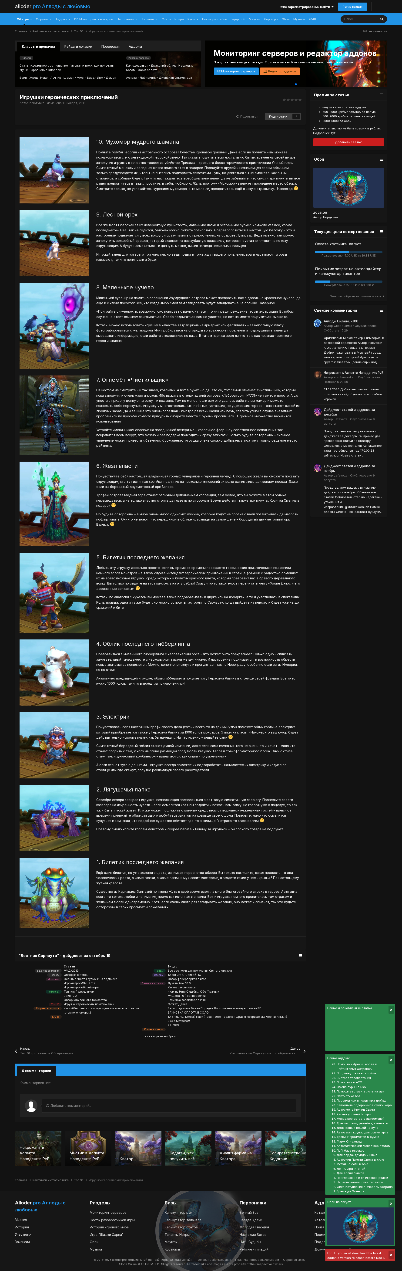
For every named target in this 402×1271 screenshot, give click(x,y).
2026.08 (320, 212)
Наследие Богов (253, 1235)
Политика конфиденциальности (257, 1259)
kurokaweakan (344, 377)
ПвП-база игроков (351, 1150)
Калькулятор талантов (183, 1220)
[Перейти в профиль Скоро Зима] (318, 323)
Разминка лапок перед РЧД (187, 1000)
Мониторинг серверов (95, 19)
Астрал (131, 77)
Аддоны (61, 19)
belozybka (37, 103)
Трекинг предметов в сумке (358, 1137)
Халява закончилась (182, 987)
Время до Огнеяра (350, 1191)
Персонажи (125, 19)
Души (24, 70)
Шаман (69, 77)
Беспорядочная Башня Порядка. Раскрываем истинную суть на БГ (214, 1008)
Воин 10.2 (70, 995)
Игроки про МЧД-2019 (79, 983)
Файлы (365, 19)
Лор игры (271, 19)
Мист (80, 77)
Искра (179, 19)
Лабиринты (148, 77)
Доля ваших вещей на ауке (357, 1127)
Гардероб (238, 19)
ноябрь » (169, 1036)
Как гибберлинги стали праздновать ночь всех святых (101, 1008)
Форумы (42, 19)
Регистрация (352, 6)
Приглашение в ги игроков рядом (362, 1178)
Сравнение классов (46, 70)
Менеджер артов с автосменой (361, 1118)
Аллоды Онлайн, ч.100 (341, 321)
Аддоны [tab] (135, 46)
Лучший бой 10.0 (179, 983)
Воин (23, 77)
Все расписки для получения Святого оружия (200, 970)
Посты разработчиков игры (112, 1220)
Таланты (148, 19)
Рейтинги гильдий (254, 1249)
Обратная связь (294, 1259)
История (22, 1227)
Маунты (254, 19)
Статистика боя (348, 1096)
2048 (312, 19)
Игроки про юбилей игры (81, 987)
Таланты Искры (177, 1235)
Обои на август (339, 1202)
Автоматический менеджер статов (363, 1146)
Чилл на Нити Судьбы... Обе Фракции (193, 991)
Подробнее (229, 71)
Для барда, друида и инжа (357, 1155)
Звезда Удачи (251, 1220)
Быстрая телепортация (354, 1078)
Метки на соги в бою (352, 1164)
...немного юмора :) (77, 1012)
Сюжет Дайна (177, 1004)
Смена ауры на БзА (351, 1087)
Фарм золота (147, 70)
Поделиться (248, 116)
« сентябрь (152, 1036)
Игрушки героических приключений (89, 1004)
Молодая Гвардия (254, 1227)
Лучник (55, 77)
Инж (100, 77)
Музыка (299, 19)
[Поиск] (382, 19)
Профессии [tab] (110, 46)
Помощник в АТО (349, 1082)
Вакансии (22, 1242)
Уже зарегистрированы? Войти (306, 7)
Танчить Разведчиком (79, 991)
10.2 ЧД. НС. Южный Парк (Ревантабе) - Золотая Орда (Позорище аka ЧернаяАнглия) (227, 1016)
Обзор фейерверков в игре (187, 979)
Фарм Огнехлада (349, 1141)
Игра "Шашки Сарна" (107, 1235)
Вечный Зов (249, 1212)
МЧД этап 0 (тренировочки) (187, 995)
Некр (44, 77)
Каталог (321, 1212)
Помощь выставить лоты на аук (360, 1091)
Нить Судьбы (250, 1242)
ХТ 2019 (173, 1025)
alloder (52, 6)
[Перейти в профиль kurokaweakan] (318, 375)
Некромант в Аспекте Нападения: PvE (353, 373)
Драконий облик (163, 65)
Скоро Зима (343, 326)
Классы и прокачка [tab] (38, 46)
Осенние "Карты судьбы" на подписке (90, 979)
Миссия (21, 1220)
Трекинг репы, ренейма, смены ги (362, 1123)
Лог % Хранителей (351, 1168)
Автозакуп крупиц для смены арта (362, 1132)
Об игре (23, 19)
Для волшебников (350, 1173)
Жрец (33, 77)
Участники (23, 1234)
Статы (166, 19)
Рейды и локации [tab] (78, 46)
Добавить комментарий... (70, 1106)
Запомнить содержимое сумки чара (364, 1105)
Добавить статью (348, 142)
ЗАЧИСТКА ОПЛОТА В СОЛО (188, 1012)
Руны (191, 19)
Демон (111, 77)
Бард (90, 77)
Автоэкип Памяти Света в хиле (360, 1159)
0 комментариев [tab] (36, 1071)
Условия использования (214, 1259)
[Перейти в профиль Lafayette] (318, 412)
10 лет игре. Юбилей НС (184, 975)
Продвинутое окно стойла (356, 1073)
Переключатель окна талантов (360, 1182)
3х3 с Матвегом (179, 1021)
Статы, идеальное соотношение (44, 65)
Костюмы (172, 1249)
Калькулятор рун (178, 1212)
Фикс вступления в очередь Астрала (365, 1187)
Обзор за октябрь (76, 975)
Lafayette (341, 419)
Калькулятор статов (181, 1227)
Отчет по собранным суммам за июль (356, 296)
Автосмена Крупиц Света (356, 1109)
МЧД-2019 (71, 970)
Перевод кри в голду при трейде (361, 1100)
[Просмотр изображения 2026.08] (348, 188)
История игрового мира (109, 1227)
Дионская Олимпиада (175, 77)
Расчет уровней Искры (354, 1114)
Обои (286, 19)
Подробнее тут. (324, 133)
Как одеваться (137, 65)
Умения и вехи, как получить (92, 65)
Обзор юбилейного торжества (85, 1000)
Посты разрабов (214, 19)
